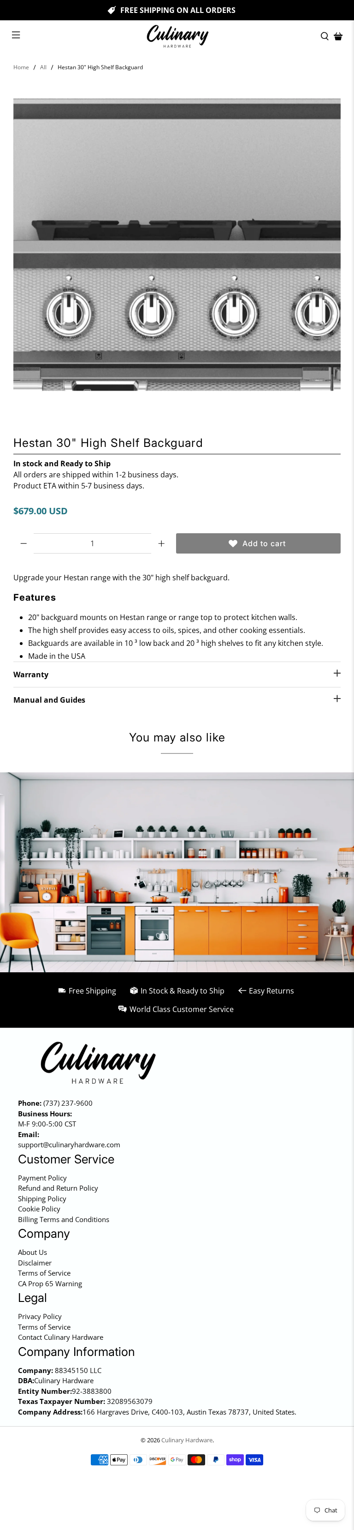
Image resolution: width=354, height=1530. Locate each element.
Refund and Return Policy (58, 1188)
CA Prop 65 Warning (50, 1283)
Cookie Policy (39, 1208)
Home (21, 67)
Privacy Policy (40, 1316)
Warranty (30, 674)
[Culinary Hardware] (177, 36)
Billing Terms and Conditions (63, 1219)
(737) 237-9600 (68, 1103)
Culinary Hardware (186, 1440)
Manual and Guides (49, 700)
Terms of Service (44, 1272)
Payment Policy (42, 1177)
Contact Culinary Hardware (60, 1337)
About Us (32, 1252)
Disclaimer (35, 1262)
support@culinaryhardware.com (69, 1144)
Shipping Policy (42, 1198)
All (43, 67)
